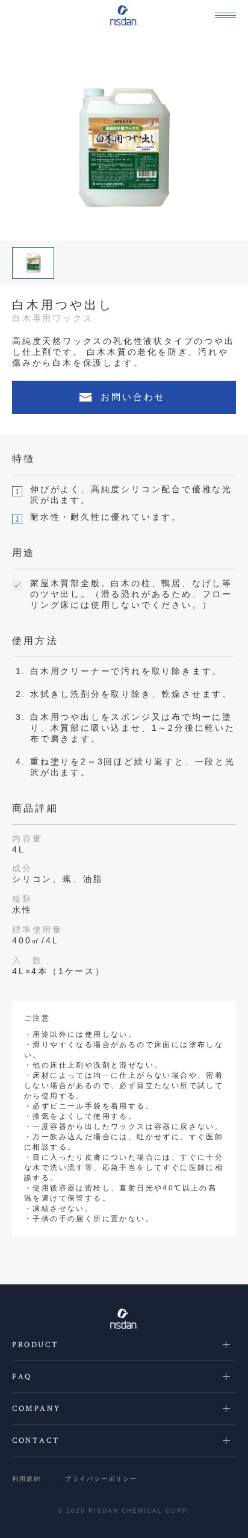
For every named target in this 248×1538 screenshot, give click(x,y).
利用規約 (26, 1478)
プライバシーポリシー (101, 1478)
